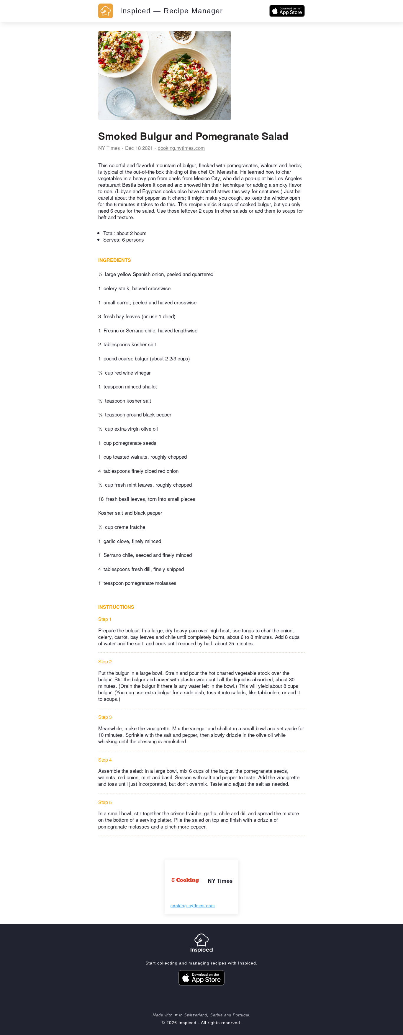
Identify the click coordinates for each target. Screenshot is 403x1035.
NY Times (109, 147)
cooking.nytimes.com (181, 147)
